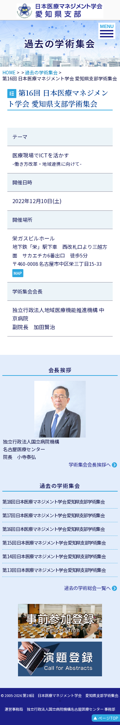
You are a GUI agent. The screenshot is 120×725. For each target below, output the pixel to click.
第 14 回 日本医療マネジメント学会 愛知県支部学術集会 (53, 556)
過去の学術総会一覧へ (88, 587)
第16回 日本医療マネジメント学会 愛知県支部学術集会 (53, 529)
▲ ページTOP (105, 718)
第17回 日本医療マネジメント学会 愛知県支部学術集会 (53, 515)
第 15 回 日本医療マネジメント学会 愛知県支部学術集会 (53, 542)
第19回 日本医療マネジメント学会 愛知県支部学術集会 (70, 695)
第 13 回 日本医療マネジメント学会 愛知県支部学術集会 (53, 570)
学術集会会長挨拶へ (90, 464)
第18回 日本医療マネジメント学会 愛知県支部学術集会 (53, 501)
